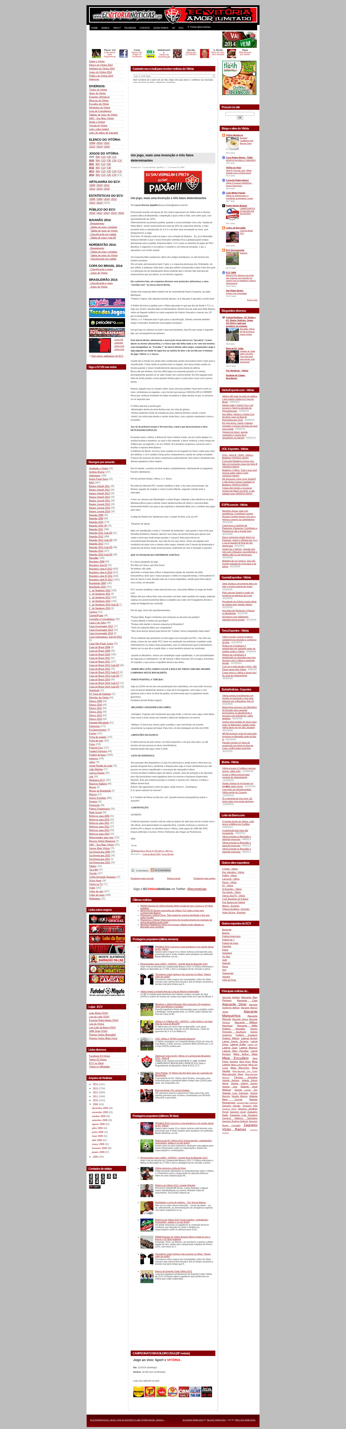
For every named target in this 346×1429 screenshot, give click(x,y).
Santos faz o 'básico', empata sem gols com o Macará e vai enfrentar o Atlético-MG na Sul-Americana (239, 552)
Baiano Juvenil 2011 (99, 500)
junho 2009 (98, 1132)
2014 (106, 146)
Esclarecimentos (98, 729)
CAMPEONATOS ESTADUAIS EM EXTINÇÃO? (247, 211)
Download (94, 690)
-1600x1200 (119, 346)
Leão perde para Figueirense (110, 54)
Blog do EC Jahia (234, 348)
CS (114, 157)
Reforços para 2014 (99, 834)
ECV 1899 (231, 272)
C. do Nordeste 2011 (99, 594)
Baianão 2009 (96, 518)
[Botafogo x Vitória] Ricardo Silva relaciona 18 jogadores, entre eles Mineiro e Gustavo (183, 1005)
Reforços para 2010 (99, 819)
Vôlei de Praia (229, 980)
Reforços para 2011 (99, 823)
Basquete (227, 929)
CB (108, 157)
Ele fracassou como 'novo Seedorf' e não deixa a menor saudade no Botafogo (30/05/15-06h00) (239, 482)
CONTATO (145, 28)
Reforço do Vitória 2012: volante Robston (175, 1185)
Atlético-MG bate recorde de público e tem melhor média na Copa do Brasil (239, 399)
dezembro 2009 (100, 1108)
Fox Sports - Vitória (231, 892)
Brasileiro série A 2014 (100, 572)
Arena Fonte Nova (98, 479)
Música (93, 794)
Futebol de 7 (228, 940)
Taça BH (93, 869)
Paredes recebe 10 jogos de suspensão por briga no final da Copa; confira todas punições (237, 745)
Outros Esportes (97, 798)
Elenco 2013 (95, 715)
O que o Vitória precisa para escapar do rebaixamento (236, 776)
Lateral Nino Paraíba (235, 1050)
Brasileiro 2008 (97, 561)
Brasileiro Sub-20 (98, 565)
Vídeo (92, 887)
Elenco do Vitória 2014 (101, 65)
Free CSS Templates (245, 1420)
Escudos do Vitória (99, 104)
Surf (224, 970)
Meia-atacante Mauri (232, 1074)
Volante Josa (229, 1086)
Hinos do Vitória (97, 93)
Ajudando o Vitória (98, 468)
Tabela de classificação (164, 56)
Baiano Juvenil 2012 (99, 504)
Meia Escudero (235, 1058)
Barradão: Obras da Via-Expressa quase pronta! (247, 331)
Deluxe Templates (216, 1420)
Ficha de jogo (96, 740)
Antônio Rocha (96, 472)
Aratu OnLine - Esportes (234, 912)
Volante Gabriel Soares (244, 1083)
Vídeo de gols (96, 891)
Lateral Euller (238, 1044)
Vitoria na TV (96, 884)
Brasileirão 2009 (97, 583)
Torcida (93, 873)
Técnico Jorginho (246, 1077)
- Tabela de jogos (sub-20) (102, 237)
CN (114, 160)
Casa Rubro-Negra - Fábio (239, 157)
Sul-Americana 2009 (99, 852)
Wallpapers (95, 898)
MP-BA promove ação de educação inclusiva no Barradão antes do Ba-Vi (239, 736)
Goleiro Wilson (230, 1038)
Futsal (225, 950)
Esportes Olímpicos (99, 97)
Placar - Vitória (229, 882)
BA (97, 157)
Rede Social (95, 812)
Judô (224, 960)
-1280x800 (118, 343)
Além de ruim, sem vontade (218, 53)
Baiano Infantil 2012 (99, 489)
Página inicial (173, 878)
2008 (92, 199)
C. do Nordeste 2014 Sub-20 (104, 604)
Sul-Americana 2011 (99, 859)
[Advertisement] (155, 40)
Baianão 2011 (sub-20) (100, 533)
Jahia (92, 762)
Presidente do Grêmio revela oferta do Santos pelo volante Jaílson (239, 603)
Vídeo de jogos (97, 895)
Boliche (226, 933)
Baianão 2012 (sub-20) (100, 540)
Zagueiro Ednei (229, 1109)
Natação (226, 963)
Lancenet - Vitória (230, 879)
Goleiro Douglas (233, 1028)
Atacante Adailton (231, 997)
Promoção (94, 805)
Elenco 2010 (95, 704)
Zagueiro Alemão (231, 1106)
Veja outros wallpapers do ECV (107, 356)
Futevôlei (226, 946)
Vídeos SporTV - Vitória (233, 896)
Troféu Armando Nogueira (102, 877)
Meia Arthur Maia (246, 1054)
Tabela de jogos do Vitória (103, 230)
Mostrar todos (252, 300)
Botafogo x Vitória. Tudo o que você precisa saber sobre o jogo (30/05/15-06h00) (239, 473)
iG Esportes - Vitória (232, 889)
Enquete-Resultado (99, 722)
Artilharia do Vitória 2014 (102, 68)
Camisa (93, 612)
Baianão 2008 (96, 515)
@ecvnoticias (197, 889)
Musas (92, 787)
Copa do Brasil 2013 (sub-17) (104, 672)
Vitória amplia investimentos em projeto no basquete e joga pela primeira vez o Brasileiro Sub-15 (238, 698)
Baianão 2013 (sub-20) (100, 547)
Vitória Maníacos (234, 135)
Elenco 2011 (95, 708)
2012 (92, 146)
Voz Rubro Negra (234, 290)
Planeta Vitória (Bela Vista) (103, 1038)
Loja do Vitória (96, 1024)
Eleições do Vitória (99, 697)
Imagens (243, 253)
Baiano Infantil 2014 (99, 497)
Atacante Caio (247, 1000)
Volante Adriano (230, 1080)
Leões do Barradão (236, 228)
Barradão (93, 558)
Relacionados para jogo (101, 837)
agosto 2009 (98, 1124)
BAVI (91, 482)
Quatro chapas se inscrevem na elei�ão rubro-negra (237, 785)
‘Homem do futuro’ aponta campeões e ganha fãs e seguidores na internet (235, 435)
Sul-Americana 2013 (99, 862)
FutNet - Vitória (229, 875)
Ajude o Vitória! (97, 122)
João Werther (96, 769)
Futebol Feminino (98, 751)
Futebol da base (97, 755)
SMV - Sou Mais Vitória (101, 118)
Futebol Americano (231, 936)
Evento (92, 733)
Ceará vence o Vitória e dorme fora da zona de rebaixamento (239, 674)
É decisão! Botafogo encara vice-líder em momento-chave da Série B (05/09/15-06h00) (239, 464)
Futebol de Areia (230, 943)
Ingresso (93, 758)
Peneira (93, 801)
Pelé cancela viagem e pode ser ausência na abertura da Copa (238, 594)
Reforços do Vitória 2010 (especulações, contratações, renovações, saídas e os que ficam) (182, 1221)
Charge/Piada (96, 615)
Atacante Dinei (234, 1004)
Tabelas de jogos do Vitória (103, 114)
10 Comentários (162, 870)
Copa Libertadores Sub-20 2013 (105, 637)
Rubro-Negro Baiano (236, 205)
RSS (181, 28)
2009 (92, 143)
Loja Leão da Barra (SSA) (102, 1027)
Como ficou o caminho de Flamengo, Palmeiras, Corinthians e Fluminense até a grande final (239, 528)
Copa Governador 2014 (101, 633)
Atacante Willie (247, 1025)
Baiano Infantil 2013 (99, 493)
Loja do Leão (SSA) (99, 1016)
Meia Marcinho (239, 1067)
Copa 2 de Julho (97, 622)
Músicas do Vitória (98, 100)
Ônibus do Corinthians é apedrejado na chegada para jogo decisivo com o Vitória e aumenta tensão (239, 659)
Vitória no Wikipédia (99, 1066)
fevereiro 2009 (99, 1148)
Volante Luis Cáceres (235, 1093)
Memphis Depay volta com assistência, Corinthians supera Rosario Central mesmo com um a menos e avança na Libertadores (239, 515)
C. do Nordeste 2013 (99, 597)
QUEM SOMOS (160, 28)
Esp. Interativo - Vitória (233, 872)
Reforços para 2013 (99, 830)
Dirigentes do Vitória (99, 107)
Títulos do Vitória (98, 89)
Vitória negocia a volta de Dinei (170, 1168)
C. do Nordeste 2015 (99, 608)
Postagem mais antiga (204, 878)
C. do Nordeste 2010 (99, 590)
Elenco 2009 (95, 701)
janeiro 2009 (98, 1152)
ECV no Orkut (96, 1063)
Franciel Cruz (96, 747)
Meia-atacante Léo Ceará (245, 1071)
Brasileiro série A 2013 (100, 568)
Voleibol (226, 977)
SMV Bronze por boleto (245, 53)
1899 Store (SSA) (98, 1031)
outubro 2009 (99, 1116)
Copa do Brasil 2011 (99, 658)
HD (173, 28)
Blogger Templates (193, 1420)
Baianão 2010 (96, 522)
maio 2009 (97, 1136)
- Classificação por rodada (102, 234)
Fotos (92, 744)
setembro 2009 (100, 1120)
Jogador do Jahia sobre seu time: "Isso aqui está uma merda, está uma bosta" (247, 356)
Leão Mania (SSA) (98, 1013)
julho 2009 (97, 1128)
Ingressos (94, 79)
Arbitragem (94, 475)
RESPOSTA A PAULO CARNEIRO (241, 160)
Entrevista (94, 726)
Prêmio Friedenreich (99, 808)
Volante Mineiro (240, 1096)
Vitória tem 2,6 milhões (191, 53)
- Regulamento (96, 223)
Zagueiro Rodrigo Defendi (235, 1121)
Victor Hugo (95, 880)
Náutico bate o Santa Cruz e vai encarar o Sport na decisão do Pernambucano (237, 408)
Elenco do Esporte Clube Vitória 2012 (173, 1271)
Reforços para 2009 (99, 816)
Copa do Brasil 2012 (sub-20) (104, 665)
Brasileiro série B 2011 (100, 576)
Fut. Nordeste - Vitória (237, 370)
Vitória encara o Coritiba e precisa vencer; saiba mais (239, 769)
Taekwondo (228, 973)
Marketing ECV (97, 780)
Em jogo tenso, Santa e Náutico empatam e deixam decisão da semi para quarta (240, 426)
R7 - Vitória (227, 885)
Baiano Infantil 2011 (99, 486)
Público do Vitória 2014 (101, 75)
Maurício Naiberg (98, 783)
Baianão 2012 (96, 536)
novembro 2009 (100, 1112)
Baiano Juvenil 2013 (99, 508)
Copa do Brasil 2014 (99, 679)
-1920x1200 (119, 349)
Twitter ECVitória (98, 1059)
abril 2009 (97, 1140)
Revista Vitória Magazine (102, 841)
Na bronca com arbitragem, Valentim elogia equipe (235, 618)
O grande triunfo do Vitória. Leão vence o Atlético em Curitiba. (238, 823)
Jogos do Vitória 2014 (100, 72)
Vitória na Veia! (233, 167)
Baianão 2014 (96, 551)
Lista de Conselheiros (100, 111)
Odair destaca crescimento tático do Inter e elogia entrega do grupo (239, 585)
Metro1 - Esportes (230, 906)
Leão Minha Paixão (235, 193)
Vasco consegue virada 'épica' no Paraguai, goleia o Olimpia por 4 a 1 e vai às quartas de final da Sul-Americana (240, 541)
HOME (94, 28)
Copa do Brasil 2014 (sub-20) (104, 686)
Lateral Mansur (248, 1047)
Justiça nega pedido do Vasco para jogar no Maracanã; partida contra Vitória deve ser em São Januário (239, 725)
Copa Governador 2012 (101, 626)
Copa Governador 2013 (101, 630)
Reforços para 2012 (99, 826)
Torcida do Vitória (98, 125)
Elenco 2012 (95, 711)
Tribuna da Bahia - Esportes (236, 909)
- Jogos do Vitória (98, 273)
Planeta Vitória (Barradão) (102, 1034)
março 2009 (98, 1144)
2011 (106, 143)
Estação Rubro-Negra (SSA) (103, 1020)
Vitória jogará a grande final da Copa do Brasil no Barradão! (169, 991)
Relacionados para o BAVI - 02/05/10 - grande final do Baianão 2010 (174, 964)
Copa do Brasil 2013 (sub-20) (104, 676)
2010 (99, 143)
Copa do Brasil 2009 (99, 650)
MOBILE (105, 28)
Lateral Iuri (252, 1044)
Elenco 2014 (95, 719)
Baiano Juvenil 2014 (99, 511)
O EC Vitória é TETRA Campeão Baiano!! (175, 1039)
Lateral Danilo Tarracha (235, 1041)
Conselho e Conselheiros (102, 619)
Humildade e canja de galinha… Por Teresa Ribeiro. (180, 1202)
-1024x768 (118, 340)
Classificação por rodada (103, 258)
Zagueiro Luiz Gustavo (244, 1115)
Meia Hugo (245, 1061)
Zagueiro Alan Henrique (247, 1103)
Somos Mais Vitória (99, 848)
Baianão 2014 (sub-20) (100, 554)
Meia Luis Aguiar (239, 1065)
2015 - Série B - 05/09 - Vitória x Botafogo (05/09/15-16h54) (237, 456)
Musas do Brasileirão (100, 790)
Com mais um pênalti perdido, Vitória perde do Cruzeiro (237, 791)
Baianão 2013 (96, 543)
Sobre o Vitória (97, 61)
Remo (225, 966)
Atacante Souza (240, 1019)
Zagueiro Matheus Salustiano (240, 1118)
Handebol (227, 953)
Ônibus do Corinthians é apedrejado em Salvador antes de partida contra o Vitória (239, 649)
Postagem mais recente (142, 878)
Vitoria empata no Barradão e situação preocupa (236, 838)
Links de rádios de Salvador (103, 132)
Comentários (142, 870)
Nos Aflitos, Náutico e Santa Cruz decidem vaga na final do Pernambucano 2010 (238, 417)
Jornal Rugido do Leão (100, 765)
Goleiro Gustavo (247, 1035)
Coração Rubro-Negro (237, 180)
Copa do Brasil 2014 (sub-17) (104, 683)
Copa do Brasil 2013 (99, 669)
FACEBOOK (130, 28)
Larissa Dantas (97, 773)
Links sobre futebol (99, 129)
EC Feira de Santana (100, 694)
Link (91, 776)
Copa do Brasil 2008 (99, 647)
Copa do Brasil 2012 (99, 661)
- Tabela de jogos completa (103, 227)
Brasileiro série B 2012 (101, 579)
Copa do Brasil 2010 (99, 654)
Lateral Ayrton (249, 1038)
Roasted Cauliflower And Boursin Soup (246, 140)
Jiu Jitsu (226, 956)
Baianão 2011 (96, 529)
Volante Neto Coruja (240, 1098)
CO (103, 157)
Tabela (92, 866)
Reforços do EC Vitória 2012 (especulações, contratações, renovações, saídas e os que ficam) (183, 1141)
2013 (99, 146)
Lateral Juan (230, 1047)
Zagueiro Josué (238, 1112)
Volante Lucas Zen (246, 1090)
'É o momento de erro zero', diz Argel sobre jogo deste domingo (238, 800)
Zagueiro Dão (250, 1106)
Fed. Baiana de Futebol (233, 902)
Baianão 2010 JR (98, 525)
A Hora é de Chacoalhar (236, 293)
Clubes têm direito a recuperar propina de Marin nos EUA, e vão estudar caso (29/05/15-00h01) (238, 491)
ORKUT (117, 28)
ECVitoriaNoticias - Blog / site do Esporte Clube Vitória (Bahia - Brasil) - (127, 1420)
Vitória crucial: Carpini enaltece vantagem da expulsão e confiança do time (239, 640)
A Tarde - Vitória (230, 869)
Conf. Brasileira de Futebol (235, 899)
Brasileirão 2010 (97, 586)
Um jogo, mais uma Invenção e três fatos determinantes (162, 157)
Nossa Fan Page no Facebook (137, 54)
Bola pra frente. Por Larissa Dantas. (172, 1090)
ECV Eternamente (235, 250)
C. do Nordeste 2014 (99, 601)
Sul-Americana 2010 (99, 855)
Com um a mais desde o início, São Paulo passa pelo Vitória (239, 668)
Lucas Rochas (168, 854)
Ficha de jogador (97, 737)
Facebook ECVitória (99, 1056)
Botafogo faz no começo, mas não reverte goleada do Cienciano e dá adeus (239, 564)
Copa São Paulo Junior (101, 643)
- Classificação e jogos (101, 269)
